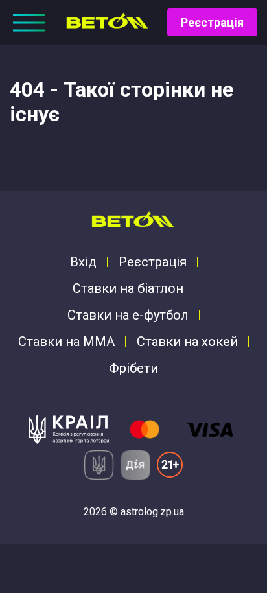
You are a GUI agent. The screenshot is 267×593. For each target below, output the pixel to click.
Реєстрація (212, 22)
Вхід (83, 262)
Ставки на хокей (187, 341)
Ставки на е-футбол (128, 315)
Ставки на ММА (66, 341)
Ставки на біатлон (128, 288)
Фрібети (133, 368)
